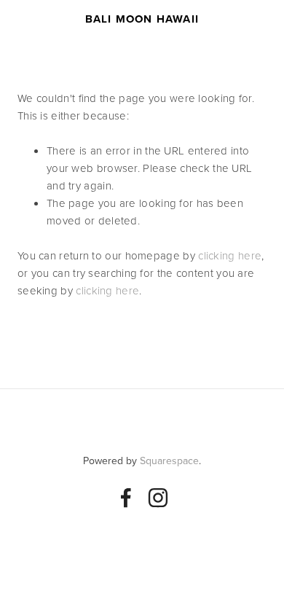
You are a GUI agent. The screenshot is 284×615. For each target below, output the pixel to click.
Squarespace (169, 460)
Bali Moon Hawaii (142, 19)
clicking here (229, 255)
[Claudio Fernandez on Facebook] (126, 497)
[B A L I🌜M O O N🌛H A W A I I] (158, 497)
